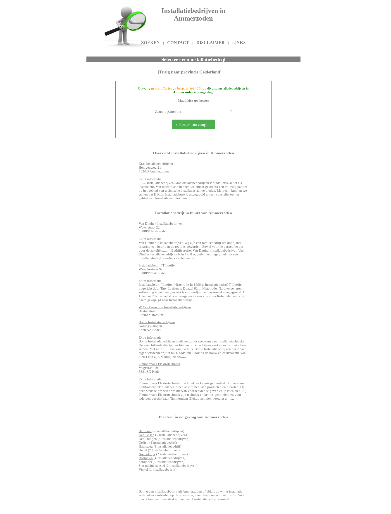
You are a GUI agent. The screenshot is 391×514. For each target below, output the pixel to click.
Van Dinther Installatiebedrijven (161, 223)
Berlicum (145, 431)
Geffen (143, 442)
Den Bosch (146, 435)
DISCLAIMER (210, 42)
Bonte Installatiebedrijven (157, 322)
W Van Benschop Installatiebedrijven (165, 307)
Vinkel (143, 469)
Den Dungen (148, 439)
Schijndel (145, 462)
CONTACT (178, 42)
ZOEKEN (150, 42)
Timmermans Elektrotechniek (159, 364)
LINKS (239, 42)
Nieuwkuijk (147, 454)
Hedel (143, 450)
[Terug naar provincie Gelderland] (190, 72)
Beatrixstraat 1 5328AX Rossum (165, 311)
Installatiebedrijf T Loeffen (157, 265)
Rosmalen (146, 458)
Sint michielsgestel (152, 465)
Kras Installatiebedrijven (156, 163)
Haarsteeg (146, 446)
